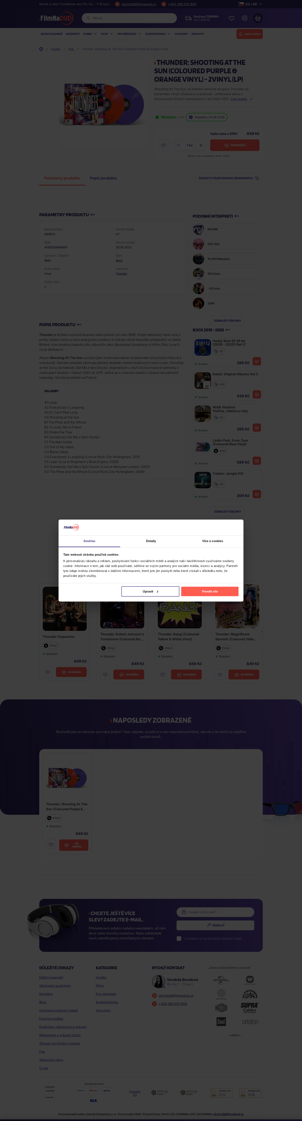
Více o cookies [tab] (212, 541)
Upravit (148, 591)
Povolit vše (210, 591)
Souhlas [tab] (89, 541)
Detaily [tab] (151, 541)
